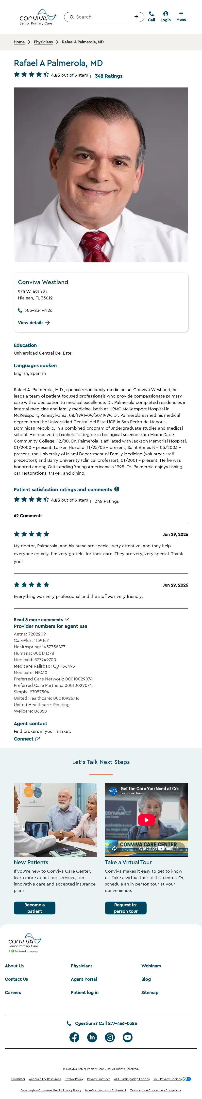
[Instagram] (110, 1037)
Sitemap (149, 992)
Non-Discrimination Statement (105, 1090)
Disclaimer (18, 1079)
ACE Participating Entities (132, 1079)
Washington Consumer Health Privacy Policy (51, 1090)
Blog (146, 979)
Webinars (151, 966)
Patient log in (85, 992)
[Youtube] (128, 1037)
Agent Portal (84, 979)
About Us (14, 966)
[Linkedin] (92, 1037)
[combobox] (104, 17)
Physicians (81, 966)
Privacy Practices (98, 1079)
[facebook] (74, 1037)
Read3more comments (38, 619)
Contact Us (16, 979)
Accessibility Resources (45, 1079)
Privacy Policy (74, 1079)
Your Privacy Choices (167, 1079)
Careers (13, 992)
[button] (135, 17)
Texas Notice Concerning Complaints (155, 1090)
